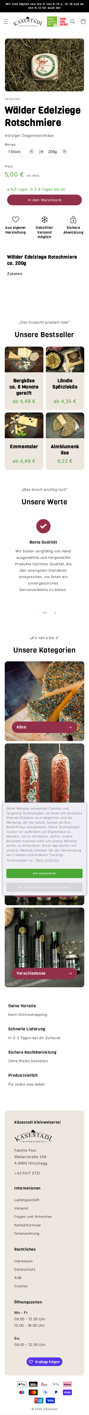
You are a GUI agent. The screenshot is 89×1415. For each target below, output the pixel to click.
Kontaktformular (27, 1225)
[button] (6, 21)
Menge (10, 144)
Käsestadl (50, 1409)
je (41, 151)
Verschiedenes (31, 973)
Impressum (23, 1261)
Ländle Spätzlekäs (64, 384)
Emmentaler (24, 447)
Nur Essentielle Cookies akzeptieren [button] (45, 887)
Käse (21, 727)
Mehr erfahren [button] (47, 860)
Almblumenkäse (65, 450)
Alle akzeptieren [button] (44, 873)
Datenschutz (25, 1269)
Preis (9, 166)
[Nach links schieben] (34, 613)
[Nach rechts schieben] (55, 613)
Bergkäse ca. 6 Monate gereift (23, 387)
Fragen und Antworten (33, 1216)
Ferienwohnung (27, 1233)
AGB (18, 1278)
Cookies (21, 1286)
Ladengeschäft (27, 1200)
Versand (21, 1208)
